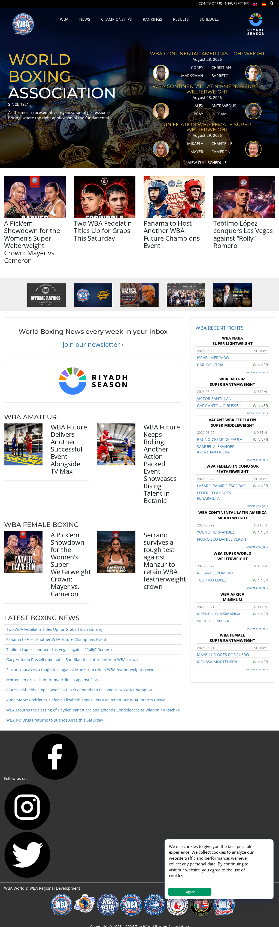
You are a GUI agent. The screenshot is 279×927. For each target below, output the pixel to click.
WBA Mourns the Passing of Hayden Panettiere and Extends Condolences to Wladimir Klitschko (93, 710)
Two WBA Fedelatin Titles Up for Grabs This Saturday (103, 231)
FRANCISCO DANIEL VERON (221, 539)
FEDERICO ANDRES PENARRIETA (214, 495)
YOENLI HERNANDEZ (215, 532)
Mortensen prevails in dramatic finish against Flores (53, 679)
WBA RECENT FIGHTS (220, 328)
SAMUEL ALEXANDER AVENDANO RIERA (216, 449)
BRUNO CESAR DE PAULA (219, 439)
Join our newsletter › (93, 344)
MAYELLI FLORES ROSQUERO (223, 654)
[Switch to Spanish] (264, 3)
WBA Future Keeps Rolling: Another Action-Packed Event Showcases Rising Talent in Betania (162, 463)
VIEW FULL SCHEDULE (207, 162)
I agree (189, 891)
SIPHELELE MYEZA (213, 620)
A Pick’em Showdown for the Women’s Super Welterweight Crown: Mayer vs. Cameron (32, 242)
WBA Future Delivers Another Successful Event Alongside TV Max (69, 448)
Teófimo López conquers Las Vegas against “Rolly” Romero (243, 234)
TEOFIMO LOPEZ (211, 580)
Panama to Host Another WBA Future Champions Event (172, 234)
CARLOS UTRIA (210, 364)
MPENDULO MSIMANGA (218, 613)
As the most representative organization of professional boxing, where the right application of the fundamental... (60, 115)
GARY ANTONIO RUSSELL (219, 405)
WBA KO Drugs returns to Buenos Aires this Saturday (54, 720)
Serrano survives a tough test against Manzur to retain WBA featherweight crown (165, 560)
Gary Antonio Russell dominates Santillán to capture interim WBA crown (72, 659)
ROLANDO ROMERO (215, 572)
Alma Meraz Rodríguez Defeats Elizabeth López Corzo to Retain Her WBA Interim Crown (86, 699)
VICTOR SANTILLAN (214, 398)
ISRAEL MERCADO (213, 357)
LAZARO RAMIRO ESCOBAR (221, 485)
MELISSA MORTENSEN (217, 661)
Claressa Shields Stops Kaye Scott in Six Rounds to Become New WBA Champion (79, 689)
